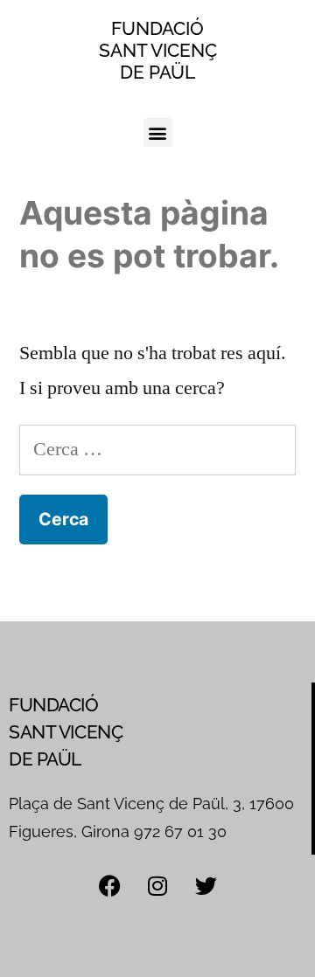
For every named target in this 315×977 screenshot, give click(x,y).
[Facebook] (109, 885)
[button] (158, 132)
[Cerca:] (157, 449)
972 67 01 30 (180, 831)
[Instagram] (157, 885)
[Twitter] (206, 885)
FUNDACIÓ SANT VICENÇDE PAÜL (158, 50)
